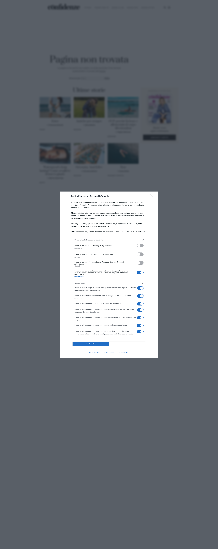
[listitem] (109, 240)
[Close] (152, 196)
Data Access (109, 353)
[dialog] (109, 275)
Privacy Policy (123, 353)
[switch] (140, 245)
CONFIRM (91, 344)
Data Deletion (94, 353)
